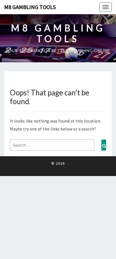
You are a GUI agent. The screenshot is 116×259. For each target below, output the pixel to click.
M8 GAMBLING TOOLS (30, 6)
